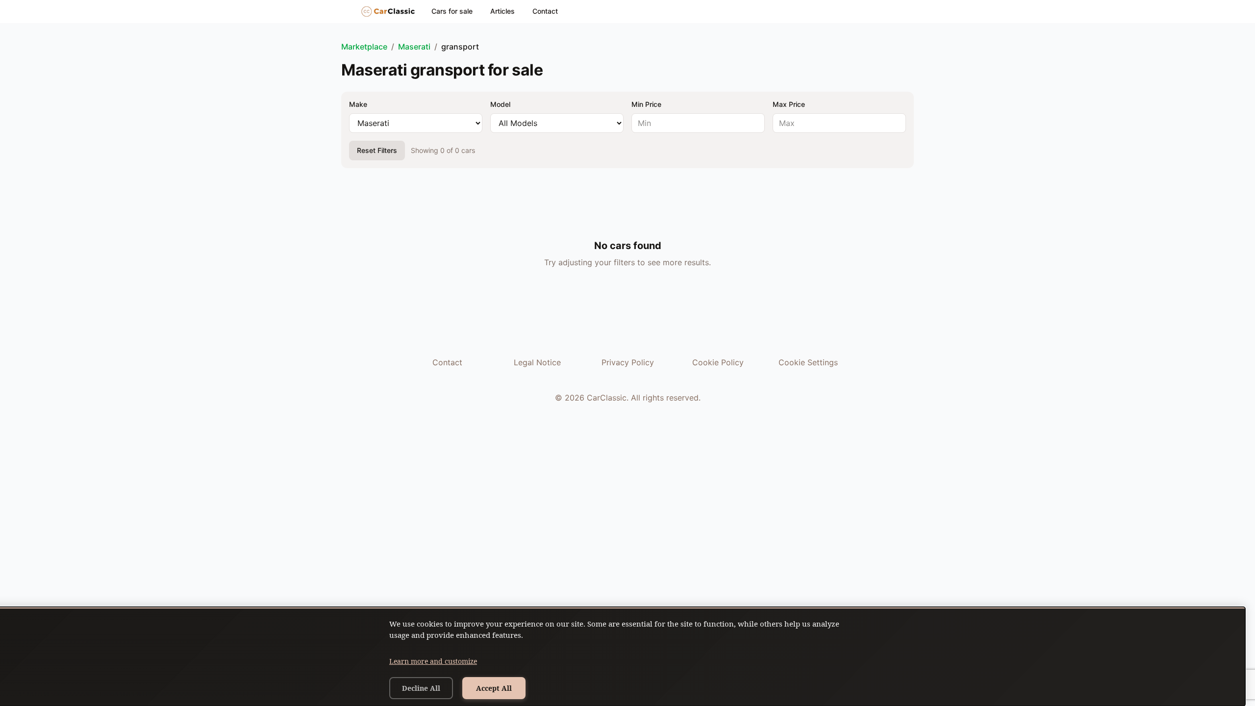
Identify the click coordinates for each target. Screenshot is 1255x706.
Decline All (421, 688)
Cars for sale (452, 11)
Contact (545, 11)
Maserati (414, 46)
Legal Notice (537, 362)
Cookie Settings (808, 362)
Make (358, 104)
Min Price (646, 104)
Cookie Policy (718, 362)
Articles (502, 11)
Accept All (494, 688)
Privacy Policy (628, 362)
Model (500, 104)
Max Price (789, 104)
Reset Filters (377, 150)
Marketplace (364, 46)
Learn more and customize (433, 661)
